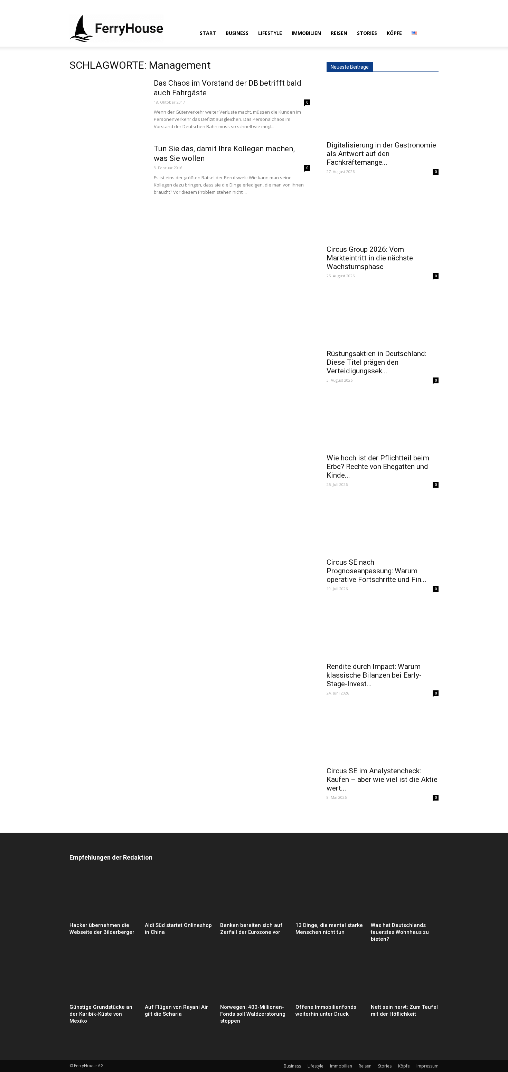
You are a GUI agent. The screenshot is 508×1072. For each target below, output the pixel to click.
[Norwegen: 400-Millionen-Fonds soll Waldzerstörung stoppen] (254, 978)
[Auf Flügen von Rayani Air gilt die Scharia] (179, 978)
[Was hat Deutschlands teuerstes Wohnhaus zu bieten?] (405, 896)
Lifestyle (270, 33)
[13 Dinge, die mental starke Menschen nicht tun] (329, 896)
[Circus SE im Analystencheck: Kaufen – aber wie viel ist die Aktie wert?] (383, 734)
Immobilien (306, 33)
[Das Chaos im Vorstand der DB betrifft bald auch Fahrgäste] (107, 104)
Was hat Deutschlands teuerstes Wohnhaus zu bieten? (400, 932)
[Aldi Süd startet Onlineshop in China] (179, 896)
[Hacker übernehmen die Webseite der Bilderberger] (103, 896)
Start (208, 33)
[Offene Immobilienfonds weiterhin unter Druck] (329, 978)
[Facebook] (74, 5)
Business (237, 33)
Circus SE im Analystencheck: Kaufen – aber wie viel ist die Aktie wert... (382, 779)
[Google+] (86, 5)
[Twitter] (97, 5)
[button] (430, 32)
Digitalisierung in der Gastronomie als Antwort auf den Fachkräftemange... (381, 153)
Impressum (427, 1066)
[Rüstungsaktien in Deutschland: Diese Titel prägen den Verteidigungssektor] (383, 317)
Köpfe (394, 33)
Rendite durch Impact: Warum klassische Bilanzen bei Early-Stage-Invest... (374, 675)
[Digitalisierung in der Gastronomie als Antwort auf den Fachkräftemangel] (383, 108)
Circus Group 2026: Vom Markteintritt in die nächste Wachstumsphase (370, 258)
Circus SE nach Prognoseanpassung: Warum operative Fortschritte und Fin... (376, 571)
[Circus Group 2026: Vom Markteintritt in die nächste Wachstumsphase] (383, 213)
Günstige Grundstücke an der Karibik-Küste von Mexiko (100, 1014)
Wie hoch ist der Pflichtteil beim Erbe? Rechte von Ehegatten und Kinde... (378, 466)
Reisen (339, 33)
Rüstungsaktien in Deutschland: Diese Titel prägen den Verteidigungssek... (376, 362)
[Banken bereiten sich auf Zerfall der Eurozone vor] (254, 896)
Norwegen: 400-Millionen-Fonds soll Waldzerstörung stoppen (252, 1014)
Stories (367, 33)
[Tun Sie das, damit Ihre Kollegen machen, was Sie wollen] (107, 170)
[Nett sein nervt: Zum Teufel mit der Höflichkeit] (405, 978)
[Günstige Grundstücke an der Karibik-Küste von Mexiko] (103, 978)
